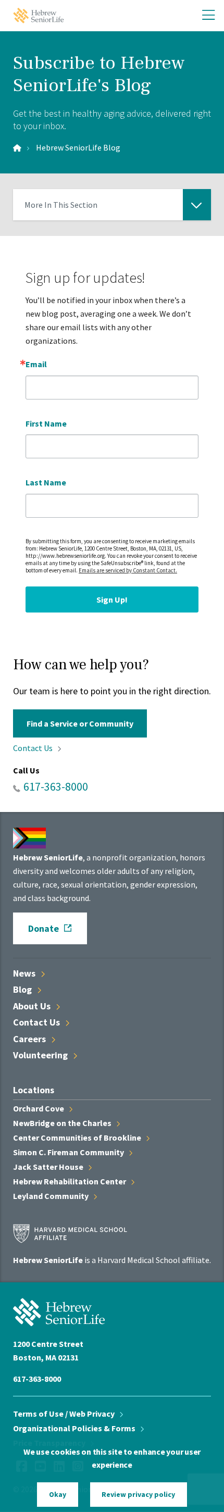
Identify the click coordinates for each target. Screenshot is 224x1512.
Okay (57, 1494)
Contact (33, 748)
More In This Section (60, 209)
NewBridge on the (63, 1123)
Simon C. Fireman (69, 1152)
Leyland (51, 1196)
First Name (46, 423)
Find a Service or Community (80, 723)
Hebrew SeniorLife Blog (78, 147)
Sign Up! (112, 599)
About (33, 1006)
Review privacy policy (138, 1494)
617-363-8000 (55, 786)
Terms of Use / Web (64, 1413)
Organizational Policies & (75, 1428)
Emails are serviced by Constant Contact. (128, 570)
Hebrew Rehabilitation (70, 1181)
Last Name (46, 482)
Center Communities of (78, 1137)
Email (36, 364)
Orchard (39, 1108)
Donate (43, 928)
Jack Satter (49, 1166)
